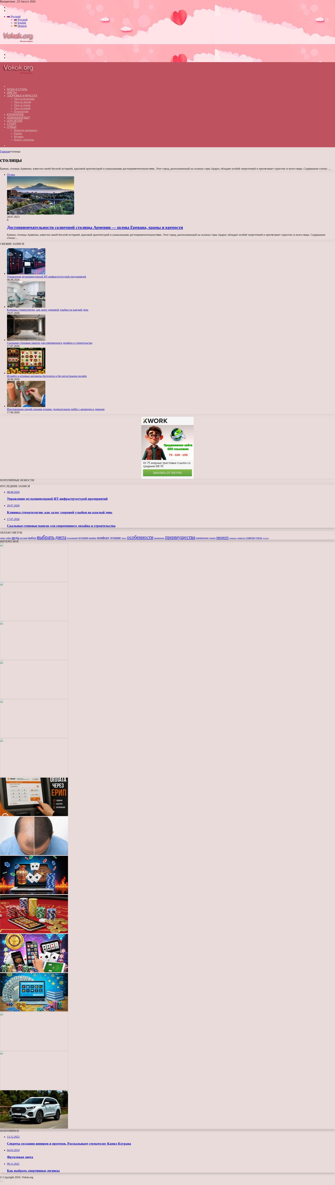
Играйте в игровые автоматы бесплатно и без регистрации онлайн (47, 376)
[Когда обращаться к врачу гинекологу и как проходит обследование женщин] (34, 775)
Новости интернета (25, 130)
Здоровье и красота (22, 95)
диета (60, 537)
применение (202, 537)
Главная (4, 151)
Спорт (11, 123)
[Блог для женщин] (20, 48)
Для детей (15, 120)
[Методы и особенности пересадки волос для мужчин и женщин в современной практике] (34, 854)
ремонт (212, 538)
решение (232, 538)
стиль (258, 537)
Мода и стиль (17, 89)
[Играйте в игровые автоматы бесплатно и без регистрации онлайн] (26, 372)
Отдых (12, 127)
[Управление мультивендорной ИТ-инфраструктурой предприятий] (26, 273)
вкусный (23, 538)
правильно (159, 538)
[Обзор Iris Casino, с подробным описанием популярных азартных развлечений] (34, 932)
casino (2, 538)
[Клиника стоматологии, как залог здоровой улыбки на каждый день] (26, 306)
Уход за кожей (22, 108)
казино (92, 537)
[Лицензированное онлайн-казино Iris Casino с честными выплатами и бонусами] (34, 1049)
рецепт (222, 537)
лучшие (115, 537)
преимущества (180, 537)
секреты (241, 538)
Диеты (12, 92)
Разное (18, 133)
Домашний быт (18, 117)
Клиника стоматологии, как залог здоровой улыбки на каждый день (47, 309)
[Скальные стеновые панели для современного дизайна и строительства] (26, 339)
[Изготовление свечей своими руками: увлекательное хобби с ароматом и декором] (26, 406)
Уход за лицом (22, 101)
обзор (123, 538)
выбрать (45, 537)
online (8, 538)
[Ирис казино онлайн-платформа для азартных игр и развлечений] (34, 971)
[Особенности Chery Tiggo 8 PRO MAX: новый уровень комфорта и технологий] (34, 1127)
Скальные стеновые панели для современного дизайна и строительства (49, 342)
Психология (21, 111)
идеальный (72, 538)
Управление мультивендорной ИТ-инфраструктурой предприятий (46, 276)
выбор (32, 537)
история (83, 537)
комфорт (103, 537)
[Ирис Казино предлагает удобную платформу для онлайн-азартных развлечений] (34, 893)
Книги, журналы (24, 139)
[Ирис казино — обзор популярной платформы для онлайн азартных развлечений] (34, 1010)
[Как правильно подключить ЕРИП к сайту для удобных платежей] (34, 815)
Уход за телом (22, 105)
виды (15, 537)
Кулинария (15, 114)
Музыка (18, 136)
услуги (266, 538)
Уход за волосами (24, 98)
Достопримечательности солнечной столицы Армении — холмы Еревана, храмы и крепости (95, 227)
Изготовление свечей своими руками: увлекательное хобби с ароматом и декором (56, 409)
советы (250, 537)
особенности (140, 537)
